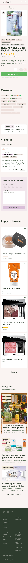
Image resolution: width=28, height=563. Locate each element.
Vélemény (5, 190)
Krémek (3, 7)
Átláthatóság (18, 547)
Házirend (5, 539)
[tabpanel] (14, 174)
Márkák (5, 519)
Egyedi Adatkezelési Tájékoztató (18, 544)
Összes (13, 372)
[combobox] (11, 144)
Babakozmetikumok (6, 42)
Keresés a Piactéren (12, 74)
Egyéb (7, 7)
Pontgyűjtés (18, 550)
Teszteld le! (6, 522)
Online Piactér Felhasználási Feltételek (19, 534)
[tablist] (14, 129)
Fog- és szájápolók (10, 39)
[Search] (21, 2)
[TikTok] (4, 512)
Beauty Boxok (18, 517)
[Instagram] (12, 512)
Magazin (5, 527)
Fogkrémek (19, 39)
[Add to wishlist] (25, 229)
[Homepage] (6, 2)
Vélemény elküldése (14, 207)
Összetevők (18, 519)
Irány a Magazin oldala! (13, 494)
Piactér (4, 524)
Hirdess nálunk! (7, 536)
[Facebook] (8, 512)
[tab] (9, 126)
